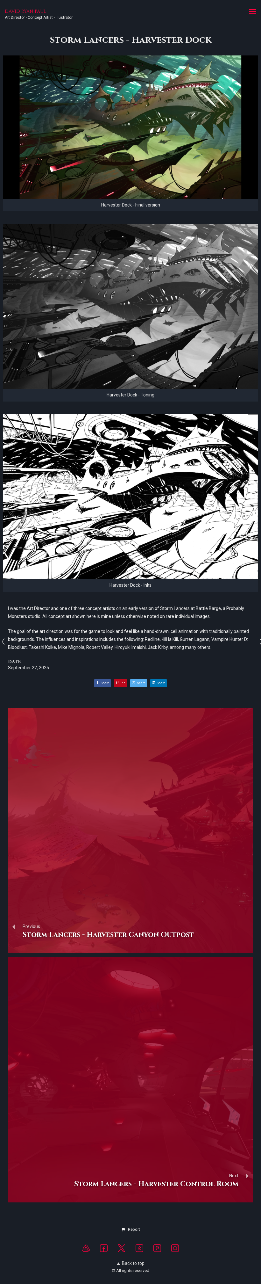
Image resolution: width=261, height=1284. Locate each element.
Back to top (133, 1263)
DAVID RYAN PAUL (25, 11)
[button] (130, 1229)
